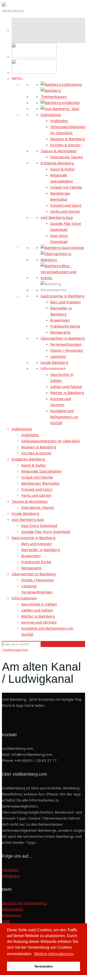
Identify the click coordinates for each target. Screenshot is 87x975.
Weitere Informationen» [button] (54, 954)
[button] (13, 10)
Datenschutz (12, 909)
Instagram (11, 875)
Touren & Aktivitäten (59, 150)
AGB (5, 921)
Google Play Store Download (45, 531)
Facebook (10, 869)
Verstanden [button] (43, 966)
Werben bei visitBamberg (24, 903)
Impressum (12, 915)
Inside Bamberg (54, 362)
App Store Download (39, 525)
